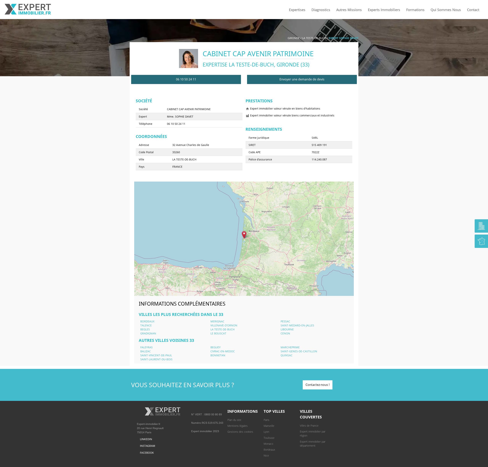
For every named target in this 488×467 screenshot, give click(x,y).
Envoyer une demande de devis (301, 79)
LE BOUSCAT (218, 333)
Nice (266, 455)
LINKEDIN (146, 439)
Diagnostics (320, 9)
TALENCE (146, 325)
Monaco (268, 443)
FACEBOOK (147, 452)
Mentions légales (237, 426)
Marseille (269, 426)
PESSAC (285, 321)
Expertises (297, 9)
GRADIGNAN (148, 333)
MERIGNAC (217, 321)
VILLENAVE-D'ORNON (223, 325)
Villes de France (309, 425)
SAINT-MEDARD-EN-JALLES (297, 325)
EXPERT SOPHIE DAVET (343, 38)
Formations (415, 9)
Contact (473, 9)
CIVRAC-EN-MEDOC (222, 351)
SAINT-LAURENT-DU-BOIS (156, 359)
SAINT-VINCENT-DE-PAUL (156, 355)
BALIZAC (145, 351)
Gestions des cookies (240, 431)
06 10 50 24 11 (186, 79)
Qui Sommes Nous (446, 9)
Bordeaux (269, 449)
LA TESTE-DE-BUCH (314, 38)
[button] (244, 235)
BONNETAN (217, 355)
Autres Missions (349, 9)
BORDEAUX (147, 321)
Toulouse (269, 438)
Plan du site (234, 420)
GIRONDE (294, 38)
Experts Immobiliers (384, 9)
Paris (266, 420)
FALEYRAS (146, 347)
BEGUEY (215, 347)
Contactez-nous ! (318, 385)
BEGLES (145, 329)
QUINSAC (286, 355)
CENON (285, 333)
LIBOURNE (287, 329)
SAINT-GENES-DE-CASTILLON (299, 351)
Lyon (266, 431)
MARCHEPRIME (290, 347)
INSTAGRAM (147, 446)
